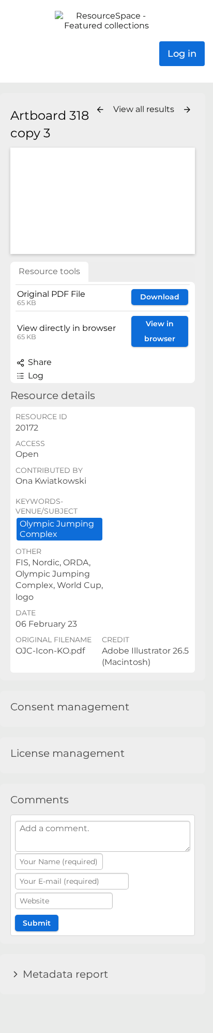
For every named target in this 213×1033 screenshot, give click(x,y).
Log (34, 375)
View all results (144, 109)
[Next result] (187, 110)
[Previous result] (100, 110)
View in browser (159, 331)
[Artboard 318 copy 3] (102, 201)
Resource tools (49, 271)
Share (39, 362)
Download (159, 296)
